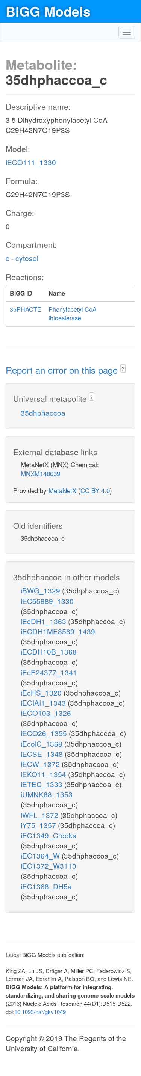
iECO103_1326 (46, 713)
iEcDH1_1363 (44, 621)
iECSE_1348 (43, 754)
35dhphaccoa (43, 412)
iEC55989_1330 (47, 601)
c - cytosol (22, 258)
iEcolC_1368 (42, 743)
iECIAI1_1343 (44, 702)
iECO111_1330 (31, 162)
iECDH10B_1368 (49, 651)
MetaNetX (62, 490)
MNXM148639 (40, 473)
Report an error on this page (63, 369)
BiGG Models (48, 11)
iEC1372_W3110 (48, 865)
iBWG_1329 (41, 590)
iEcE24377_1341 (49, 672)
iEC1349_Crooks (48, 835)
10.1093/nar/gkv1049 (40, 1012)
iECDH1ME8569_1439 (58, 631)
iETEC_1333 (42, 784)
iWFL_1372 (40, 815)
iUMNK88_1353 (47, 794)
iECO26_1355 (45, 733)
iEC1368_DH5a (46, 886)
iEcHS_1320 (42, 692)
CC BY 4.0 (95, 490)
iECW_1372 (41, 764)
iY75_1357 (39, 825)
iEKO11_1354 (44, 774)
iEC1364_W (41, 855)
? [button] (122, 368)
